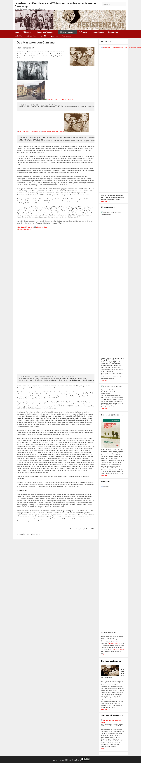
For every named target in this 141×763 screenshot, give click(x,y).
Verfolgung (83, 32)
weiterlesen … (105, 380)
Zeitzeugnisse (113, 32)
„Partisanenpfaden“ (118, 649)
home (17, 32)
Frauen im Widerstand (45, 32)
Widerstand (27, 32)
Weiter (103, 748)
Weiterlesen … (105, 655)
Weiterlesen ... (105, 475)
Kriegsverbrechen (66, 32)
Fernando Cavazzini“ (114, 643)
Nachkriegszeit (98, 32)
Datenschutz (66, 36)
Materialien (19, 36)
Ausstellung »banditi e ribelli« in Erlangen (29, 534)
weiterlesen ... (105, 201)
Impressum (54, 36)
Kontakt (43, 36)
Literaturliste (31, 36)
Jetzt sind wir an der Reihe (26, 533)
